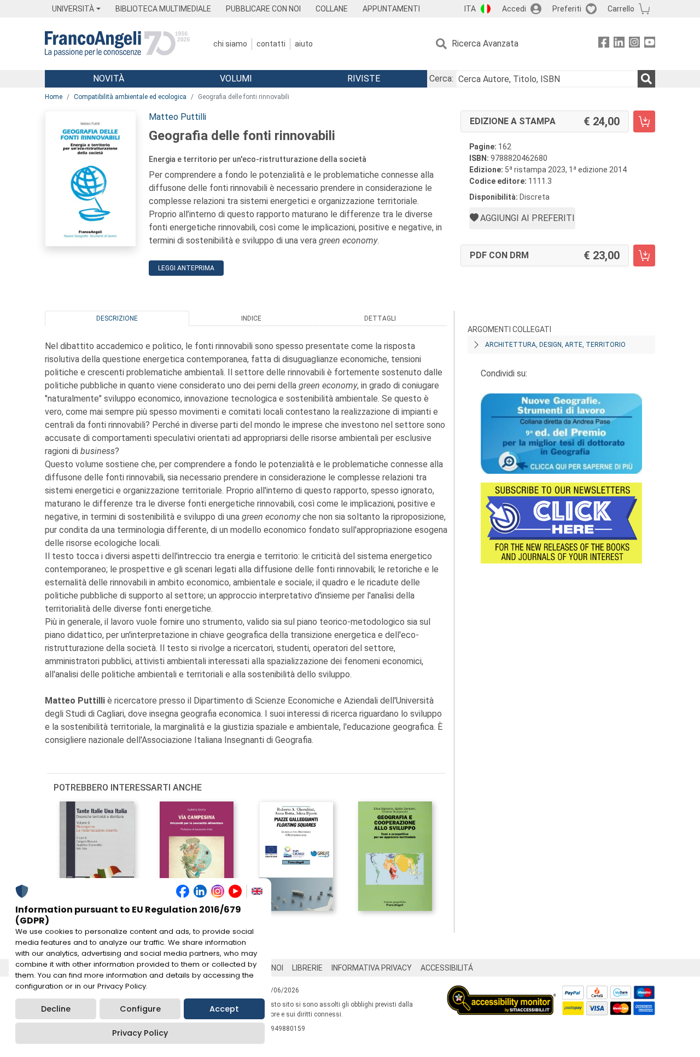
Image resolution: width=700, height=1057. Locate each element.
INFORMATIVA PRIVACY (371, 967)
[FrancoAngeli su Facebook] (603, 44)
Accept (224, 1008)
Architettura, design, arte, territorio (555, 345)
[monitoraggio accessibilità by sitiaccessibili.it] (501, 991)
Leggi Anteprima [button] (186, 268)
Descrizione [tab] (117, 318)
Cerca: (441, 78)
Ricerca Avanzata (485, 43)
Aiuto (304, 43)
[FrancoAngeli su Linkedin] (619, 44)
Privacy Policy (140, 1032)
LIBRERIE (307, 967)
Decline (56, 1008)
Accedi (514, 8)
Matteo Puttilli (177, 117)
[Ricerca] (646, 79)
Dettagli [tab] (380, 318)
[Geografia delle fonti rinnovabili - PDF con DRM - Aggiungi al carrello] (644, 255)
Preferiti (566, 8)
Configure (140, 1008)
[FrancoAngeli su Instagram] (634, 44)
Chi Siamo (230, 43)
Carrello (621, 8)
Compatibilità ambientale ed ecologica (130, 97)
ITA (470, 8)
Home (53, 97)
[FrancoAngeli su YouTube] (649, 44)
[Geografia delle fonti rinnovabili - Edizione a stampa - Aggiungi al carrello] (644, 121)
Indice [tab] (251, 318)
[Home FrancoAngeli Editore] (117, 43)
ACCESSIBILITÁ (447, 967)
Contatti (270, 43)
